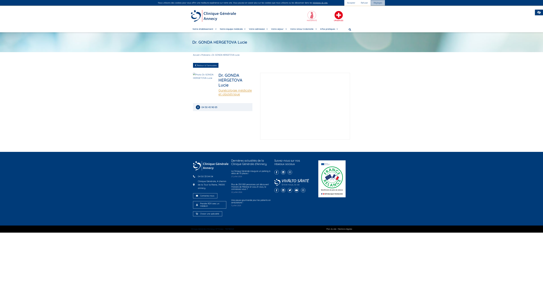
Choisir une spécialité (209, 213)
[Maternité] (312, 15)
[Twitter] (290, 190)
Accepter (351, 3)
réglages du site (320, 3)
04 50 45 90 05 (210, 107)
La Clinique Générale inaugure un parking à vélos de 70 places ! (250, 172)
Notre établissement (203, 29)
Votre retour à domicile (302, 29)
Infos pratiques (327, 29)
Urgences (338, 20)
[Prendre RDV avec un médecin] (197, 205)
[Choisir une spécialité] (197, 214)
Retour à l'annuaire (206, 65)
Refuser (364, 3)
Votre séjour (277, 29)
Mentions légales (345, 229)
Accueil (196, 55)
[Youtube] (296, 190)
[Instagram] (290, 172)
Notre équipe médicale (231, 29)
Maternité (312, 20)
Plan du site (331, 229)
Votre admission (257, 29)
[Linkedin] (283, 172)
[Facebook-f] (276, 172)
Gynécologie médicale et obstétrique (235, 92)
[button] (539, 12)
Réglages (378, 3)
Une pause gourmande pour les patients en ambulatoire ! (251, 201)
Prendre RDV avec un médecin (209, 204)
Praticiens (205, 55)
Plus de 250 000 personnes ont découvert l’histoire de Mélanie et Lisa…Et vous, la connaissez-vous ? (250, 187)
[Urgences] (338, 15)
